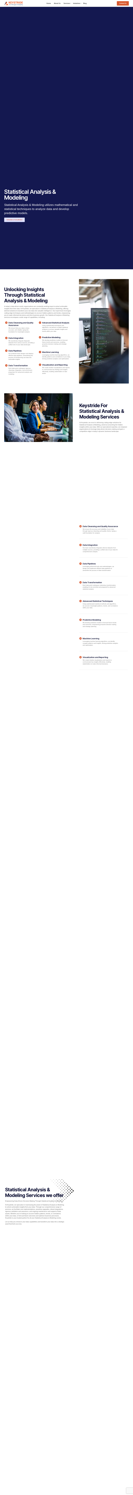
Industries (76, 3)
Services (67, 3)
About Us (57, 3)
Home (48, 3)
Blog (85, 3)
